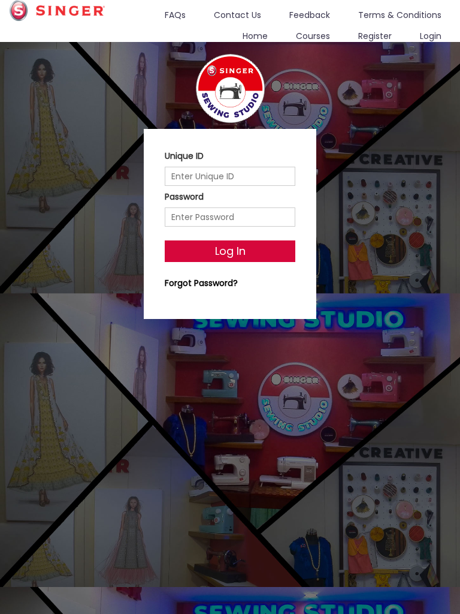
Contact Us (237, 15)
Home (255, 36)
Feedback (309, 15)
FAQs (175, 15)
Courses (313, 36)
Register (375, 36)
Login (430, 36)
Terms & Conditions (399, 15)
